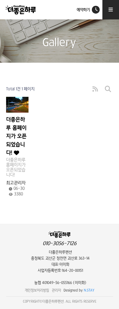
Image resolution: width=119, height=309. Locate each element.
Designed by (79, 290)
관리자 (56, 290)
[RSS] (95, 89)
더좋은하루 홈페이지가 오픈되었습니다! (16, 136)
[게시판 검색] (108, 89)
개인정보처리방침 (37, 290)
